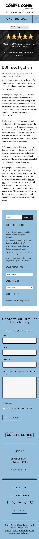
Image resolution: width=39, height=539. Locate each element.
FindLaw (27, 533)
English (16, 27)
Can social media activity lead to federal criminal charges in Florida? (18, 234)
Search (27, 217)
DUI (19, 76)
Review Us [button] (19, 511)
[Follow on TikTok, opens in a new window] (25, 502)
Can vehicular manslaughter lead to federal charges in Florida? (19, 247)
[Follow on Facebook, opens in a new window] (7, 502)
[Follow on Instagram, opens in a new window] (31, 502)
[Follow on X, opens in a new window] (13, 502)
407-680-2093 (18, 18)
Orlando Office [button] (19, 470)
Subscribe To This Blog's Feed (17, 300)
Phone (5, 348)
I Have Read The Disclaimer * (19, 409)
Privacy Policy (23, 530)
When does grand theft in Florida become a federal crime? (18, 241)
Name (5, 336)
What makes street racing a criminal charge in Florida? (19, 253)
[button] (35, 19)
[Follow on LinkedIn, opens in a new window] (19, 502)
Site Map (15, 530)
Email (6, 360)
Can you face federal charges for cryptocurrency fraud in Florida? (18, 259)
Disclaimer (7, 403)
